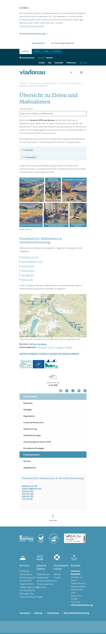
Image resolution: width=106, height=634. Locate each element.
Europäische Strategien (33, 448)
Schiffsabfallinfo (27, 590)
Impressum (25, 613)
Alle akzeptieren (38, 43)
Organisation (29, 416)
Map (85, 63)
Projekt (57, 578)
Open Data (42, 587)
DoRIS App (24, 571)
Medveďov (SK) (27, 275)
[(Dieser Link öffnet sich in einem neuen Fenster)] (60, 391)
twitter (51, 347)
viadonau (25, 51)
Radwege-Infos (27, 594)
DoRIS (37, 51)
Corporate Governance (33, 423)
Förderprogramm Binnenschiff (28, 579)
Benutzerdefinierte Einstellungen (32, 34)
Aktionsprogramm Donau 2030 (37, 442)
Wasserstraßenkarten (47, 581)
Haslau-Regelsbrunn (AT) (32, 262)
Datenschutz (53, 613)
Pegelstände (42, 578)
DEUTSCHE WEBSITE (28, 354)
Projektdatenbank (49, 83)
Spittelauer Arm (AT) (30, 257)
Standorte (27, 403)
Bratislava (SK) (27, 266)
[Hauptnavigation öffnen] (81, 73)
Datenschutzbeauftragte (31, 597)
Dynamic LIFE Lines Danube (69, 83)
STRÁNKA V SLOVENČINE (50, 354)
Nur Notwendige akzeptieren (62, 43)
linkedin (69, 347)
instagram (59, 347)
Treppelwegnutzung (29, 587)
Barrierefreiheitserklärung (76, 613)
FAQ (49, 63)
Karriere (56, 51)
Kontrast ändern (28, 58)
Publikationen (43, 574)
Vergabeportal (29, 468)
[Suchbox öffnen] (71, 73)
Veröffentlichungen (32, 435)
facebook (42, 347)
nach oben (53, 520)
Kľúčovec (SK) (27, 280)
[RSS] (85, 391)
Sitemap (38, 613)
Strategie (27, 410)
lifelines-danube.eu (38, 344)
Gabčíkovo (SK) (27, 271)
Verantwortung (30, 429)
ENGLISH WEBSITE (71, 354)
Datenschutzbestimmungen (31, 26)
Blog (46, 51)
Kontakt (42, 63)
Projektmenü (26, 109)
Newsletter (59, 63)
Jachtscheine (26, 574)
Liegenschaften (27, 584)
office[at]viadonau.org (82, 605)
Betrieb (57, 574)
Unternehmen (34, 83)
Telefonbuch (71, 63)
